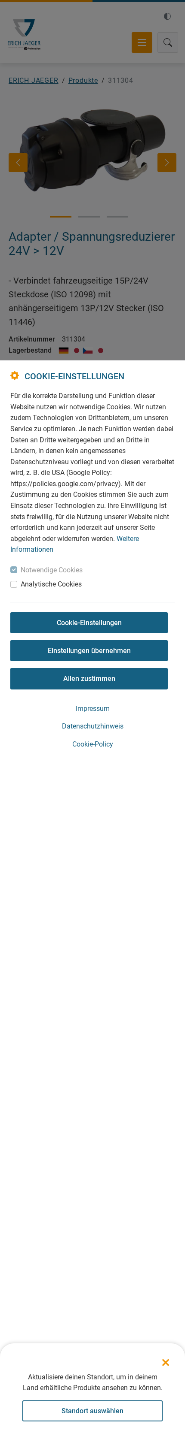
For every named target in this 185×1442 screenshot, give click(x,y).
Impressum (93, 708)
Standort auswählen (92, 1411)
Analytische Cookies (51, 584)
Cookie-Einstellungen (89, 623)
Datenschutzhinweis (92, 726)
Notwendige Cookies (52, 570)
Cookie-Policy (92, 744)
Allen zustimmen (89, 678)
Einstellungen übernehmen (89, 651)
